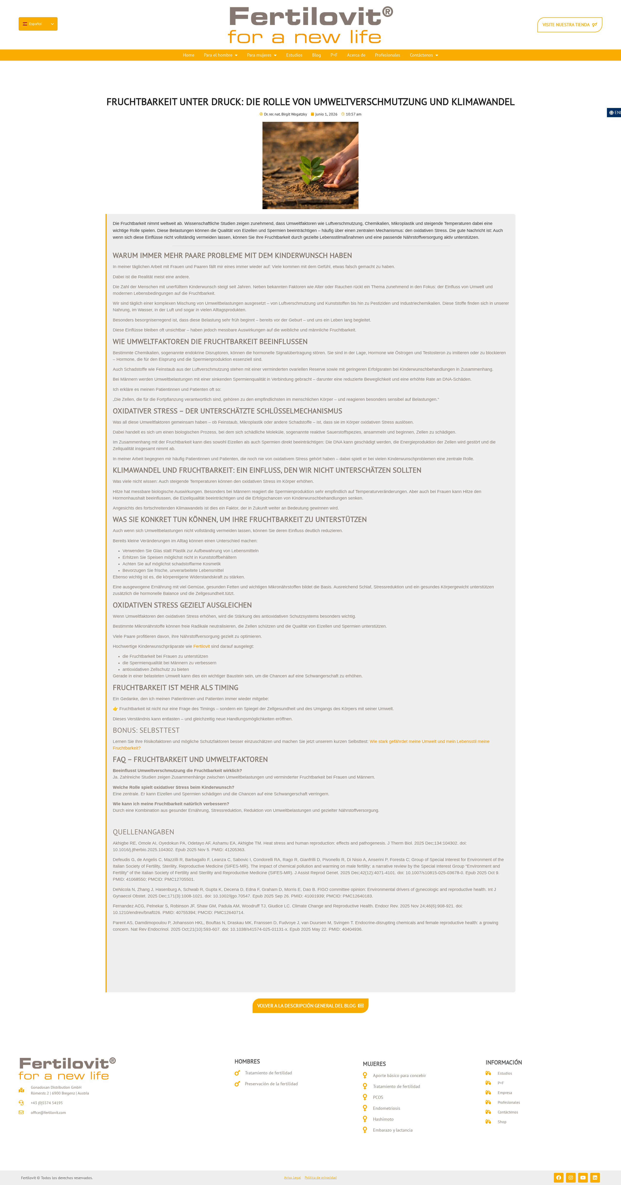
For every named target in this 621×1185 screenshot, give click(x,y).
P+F (334, 55)
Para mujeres (259, 55)
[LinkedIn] (595, 1178)
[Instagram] (571, 1178)
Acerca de (356, 55)
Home (188, 55)
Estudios (294, 55)
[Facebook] (559, 1178)
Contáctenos (421, 55)
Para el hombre (218, 55)
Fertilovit (201, 646)
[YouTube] (583, 1178)
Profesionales (387, 55)
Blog (316, 55)
